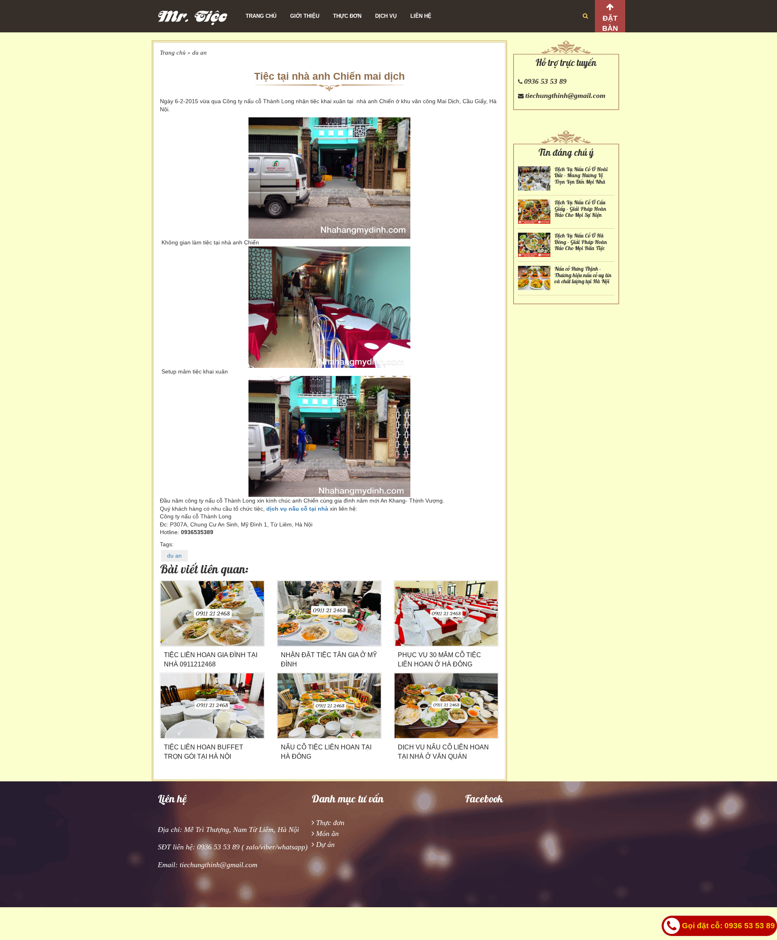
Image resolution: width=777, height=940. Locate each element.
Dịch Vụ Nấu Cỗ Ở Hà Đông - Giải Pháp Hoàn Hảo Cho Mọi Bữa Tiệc (580, 242)
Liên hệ (420, 16)
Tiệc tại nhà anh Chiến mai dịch (329, 76)
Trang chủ (261, 16)
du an (199, 52)
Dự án (325, 844)
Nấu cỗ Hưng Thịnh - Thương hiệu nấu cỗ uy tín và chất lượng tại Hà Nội (582, 275)
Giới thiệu (304, 16)
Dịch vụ (386, 16)
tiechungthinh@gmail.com (565, 95)
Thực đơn (347, 16)
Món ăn (327, 834)
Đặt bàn (610, 23)
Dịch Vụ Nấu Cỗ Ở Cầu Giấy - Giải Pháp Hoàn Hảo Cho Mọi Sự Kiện (580, 209)
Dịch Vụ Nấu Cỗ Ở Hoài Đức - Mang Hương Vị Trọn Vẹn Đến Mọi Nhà (581, 176)
